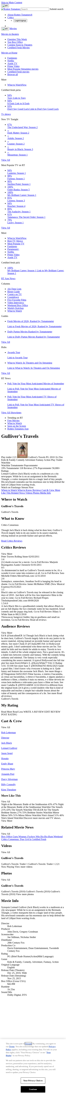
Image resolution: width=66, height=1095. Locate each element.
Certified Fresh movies (18, 71)
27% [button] (35, 468)
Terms (12, 1046)
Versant (28, 1043)
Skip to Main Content (11, 2)
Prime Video (13, 66)
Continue (33, 1089)
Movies (13, 28)
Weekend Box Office (17, 305)
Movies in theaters (10, 34)
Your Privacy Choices (33, 1080)
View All (5, 160)
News (12, 278)
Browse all (12, 74)
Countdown (13, 297)
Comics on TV (14, 294)
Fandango (12, 58)
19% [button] (3, 468)
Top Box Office (15, 42)
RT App (5, 278)
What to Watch (17, 85)
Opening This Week (17, 39)
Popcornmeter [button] (44, 468)
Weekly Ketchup (15, 308)
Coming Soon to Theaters (19, 45)
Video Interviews (15, 302)
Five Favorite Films (16, 300)
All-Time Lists (14, 289)
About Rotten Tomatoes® (19, 14)
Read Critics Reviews (11, 541)
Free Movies (13, 420)
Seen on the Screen (16, 426)
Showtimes (16, 412)
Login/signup (20, 20)
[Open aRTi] (5, 5)
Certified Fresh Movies (18, 47)
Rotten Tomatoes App (18, 428)
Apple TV (12, 63)
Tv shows (6, 114)
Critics (10, 17)
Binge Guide (13, 291)
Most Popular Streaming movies (22, 69)
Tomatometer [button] (12, 468)
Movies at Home (9, 52)
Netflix (10, 60)
